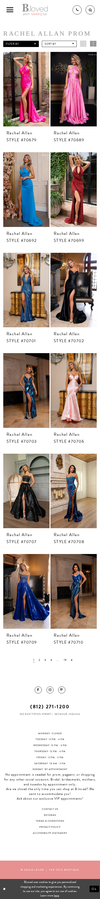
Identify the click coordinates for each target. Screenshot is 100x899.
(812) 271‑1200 (50, 706)
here (56, 895)
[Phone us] (77, 9)
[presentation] (26, 89)
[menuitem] (38, 689)
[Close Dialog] (4, 889)
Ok (94, 888)
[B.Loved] (35, 10)
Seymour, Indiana (67, 714)
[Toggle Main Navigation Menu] (9, 9)
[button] (21, 44)
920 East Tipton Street (35, 714)
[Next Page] (72, 660)
